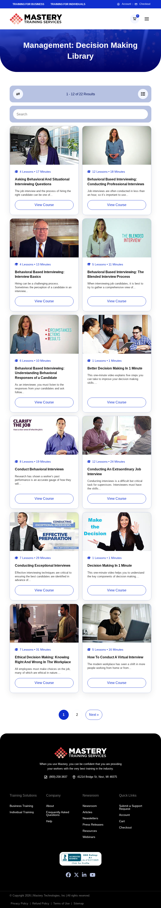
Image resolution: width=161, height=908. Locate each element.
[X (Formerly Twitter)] (76, 874)
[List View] (143, 94)
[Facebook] (68, 874)
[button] (134, 18)
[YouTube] (92, 874)
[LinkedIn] (84, 874)
